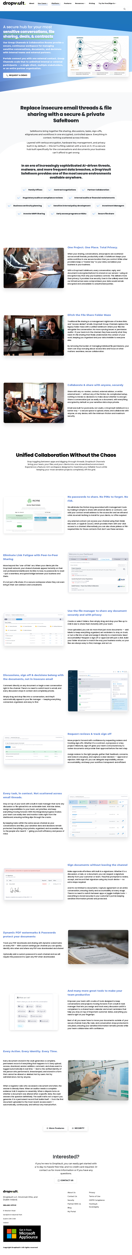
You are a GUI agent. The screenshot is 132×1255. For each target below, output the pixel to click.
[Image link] (22, 1233)
